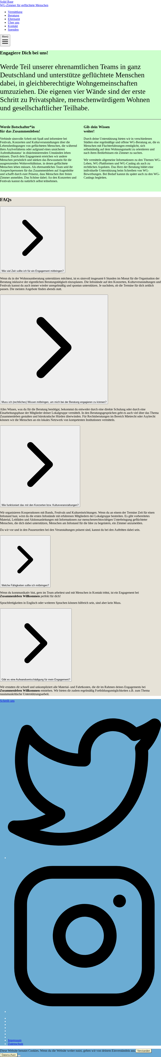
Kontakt (13, 26)
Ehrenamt (14, 19)
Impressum (14, 1040)
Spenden (13, 29)
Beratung (13, 15)
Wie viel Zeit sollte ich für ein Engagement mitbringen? (33, 270)
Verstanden (143, 1050)
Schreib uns (7, 700)
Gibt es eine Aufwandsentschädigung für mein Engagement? (36, 679)
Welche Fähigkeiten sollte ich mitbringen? (25, 585)
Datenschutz (15, 1043)
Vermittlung (15, 12)
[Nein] (19, 1055)
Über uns (13, 22)
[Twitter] (84, 783)
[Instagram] (84, 936)
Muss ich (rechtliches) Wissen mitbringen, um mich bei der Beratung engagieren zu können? (54, 402)
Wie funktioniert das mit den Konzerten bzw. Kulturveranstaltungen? (40, 505)
